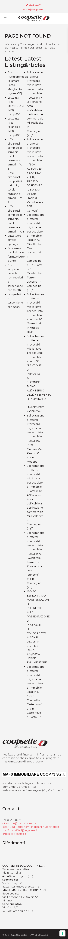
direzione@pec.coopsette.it (20, 823)
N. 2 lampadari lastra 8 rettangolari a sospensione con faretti (15, 278)
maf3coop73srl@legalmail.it (20, 830)
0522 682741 (35, 4)
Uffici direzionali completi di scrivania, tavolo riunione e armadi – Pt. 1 (16, 219)
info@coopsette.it (35, 9)
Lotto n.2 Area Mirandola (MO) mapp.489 (14, 127)
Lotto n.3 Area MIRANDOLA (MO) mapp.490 (16, 106)
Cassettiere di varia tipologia (15, 240)
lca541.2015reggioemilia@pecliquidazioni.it (30, 826)
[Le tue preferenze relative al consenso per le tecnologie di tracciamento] (62, 933)
